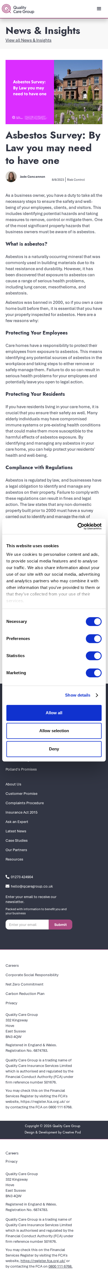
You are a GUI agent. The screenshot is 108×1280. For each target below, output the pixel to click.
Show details (77, 695)
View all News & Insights (29, 40)
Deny (54, 749)
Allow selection (54, 730)
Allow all (54, 712)
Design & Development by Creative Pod (53, 1132)
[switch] (94, 638)
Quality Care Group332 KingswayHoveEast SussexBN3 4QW (22, 1025)
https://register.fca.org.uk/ (42, 1101)
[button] (99, 8)
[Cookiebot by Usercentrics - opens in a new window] (78, 526)
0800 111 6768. (60, 1106)
